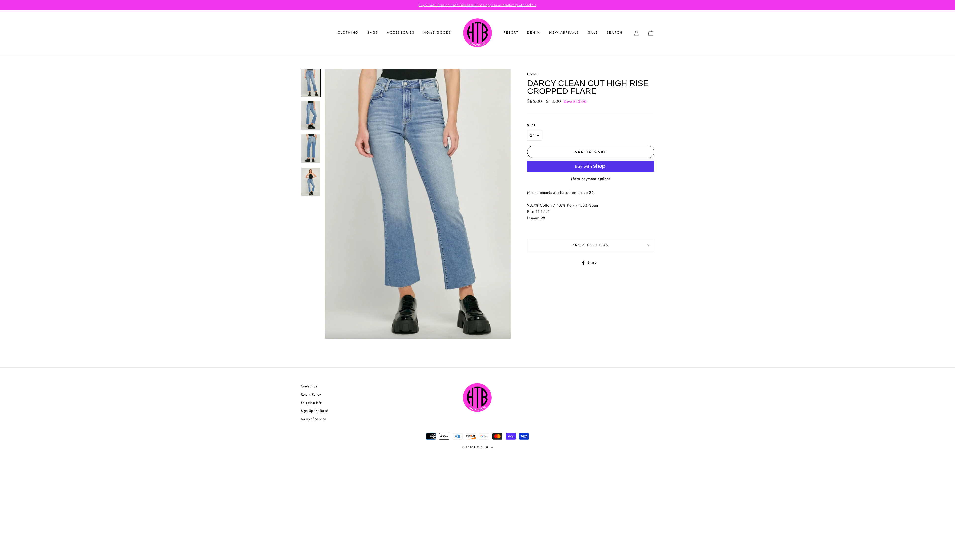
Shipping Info (311, 402)
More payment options (590, 178)
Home (531, 73)
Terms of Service (313, 418)
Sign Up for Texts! (314, 410)
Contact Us (309, 386)
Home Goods (437, 32)
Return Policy (311, 394)
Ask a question (591, 245)
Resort (511, 32)
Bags (372, 32)
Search (615, 32)
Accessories (401, 32)
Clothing (348, 32)
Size (532, 125)
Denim (533, 32)
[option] (477, 5)
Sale (593, 32)
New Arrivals (564, 32)
